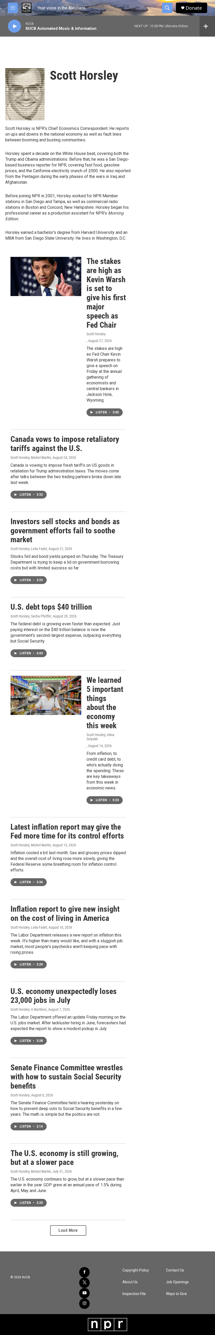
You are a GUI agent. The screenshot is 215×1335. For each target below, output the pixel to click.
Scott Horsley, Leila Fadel (28, 549)
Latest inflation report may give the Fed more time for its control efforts (67, 831)
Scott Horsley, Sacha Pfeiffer (30, 616)
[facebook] (84, 1272)
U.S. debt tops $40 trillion (51, 606)
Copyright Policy (135, 1270)
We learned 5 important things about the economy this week (105, 702)
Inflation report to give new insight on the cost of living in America (65, 913)
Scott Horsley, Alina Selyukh (100, 737)
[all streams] (207, 26)
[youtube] (84, 1293)
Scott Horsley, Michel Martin (30, 457)
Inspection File (134, 1294)
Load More (68, 1230)
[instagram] (84, 1303)
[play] (14, 26)
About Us (130, 1282)
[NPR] (107, 1324)
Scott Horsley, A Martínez (28, 1009)
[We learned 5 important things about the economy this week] (45, 695)
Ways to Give (176, 1294)
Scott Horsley (96, 334)
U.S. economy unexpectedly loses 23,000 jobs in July (63, 996)
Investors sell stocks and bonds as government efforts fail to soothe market (65, 530)
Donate (194, 8)
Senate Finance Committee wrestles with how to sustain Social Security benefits (66, 1076)
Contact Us (175, 1270)
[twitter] (84, 1283)
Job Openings (177, 1282)
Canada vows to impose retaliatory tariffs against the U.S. (64, 444)
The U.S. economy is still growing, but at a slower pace (64, 1158)
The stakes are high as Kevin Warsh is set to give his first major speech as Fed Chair (106, 293)
